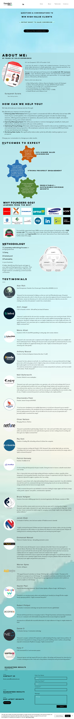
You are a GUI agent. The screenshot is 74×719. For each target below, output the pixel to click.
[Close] (72, 716)
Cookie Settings (59, 716)
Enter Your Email (39, 681)
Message (37, 693)
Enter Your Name (39, 675)
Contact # (37, 686)
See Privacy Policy (30, 717)
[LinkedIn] (23, 4)
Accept (67, 716)
